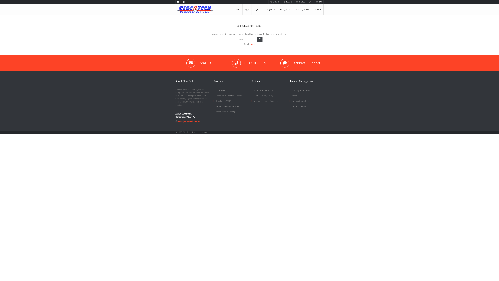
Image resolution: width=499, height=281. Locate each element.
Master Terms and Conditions (266, 101)
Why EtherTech (303, 9)
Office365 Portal (299, 106)
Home (237, 9)
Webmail (276, 2)
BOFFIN (318, 9)
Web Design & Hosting (225, 111)
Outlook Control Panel (301, 101)
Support (289, 2)
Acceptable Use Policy (263, 90)
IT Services (270, 9)
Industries (285, 9)
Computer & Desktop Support (229, 95)
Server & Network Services (227, 106)
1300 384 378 (317, 2)
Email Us (302, 2)
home (253, 44)
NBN (247, 9)
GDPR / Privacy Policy (263, 95)
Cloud (257, 9)
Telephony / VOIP (223, 101)
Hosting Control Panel (301, 90)
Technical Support (306, 63)
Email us (204, 63)
